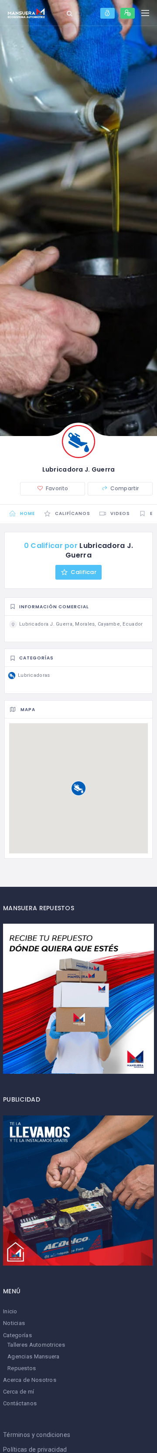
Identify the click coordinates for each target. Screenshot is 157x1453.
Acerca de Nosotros (29, 1380)
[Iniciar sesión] (107, 13)
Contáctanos (20, 1403)
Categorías (17, 1335)
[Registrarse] (127, 13)
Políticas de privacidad (35, 1449)
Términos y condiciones (36, 1434)
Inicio (10, 1311)
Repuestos (21, 1368)
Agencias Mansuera (33, 1356)
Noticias (14, 1323)
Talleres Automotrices (36, 1344)
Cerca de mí (18, 1391)
